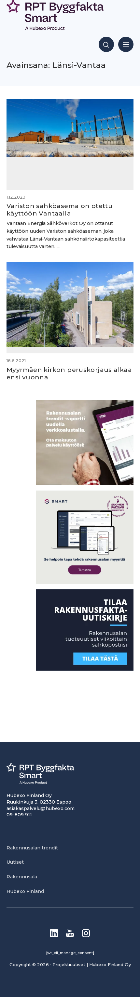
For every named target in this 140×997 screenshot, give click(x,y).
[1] (84, 669)
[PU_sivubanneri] (84, 483)
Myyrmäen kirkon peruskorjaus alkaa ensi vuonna (69, 373)
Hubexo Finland (25, 891)
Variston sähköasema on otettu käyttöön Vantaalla (60, 209)
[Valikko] (125, 44)
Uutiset (15, 862)
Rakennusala (22, 877)
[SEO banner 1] (84, 582)
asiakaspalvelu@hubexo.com (41, 808)
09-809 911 (19, 815)
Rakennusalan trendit (32, 848)
